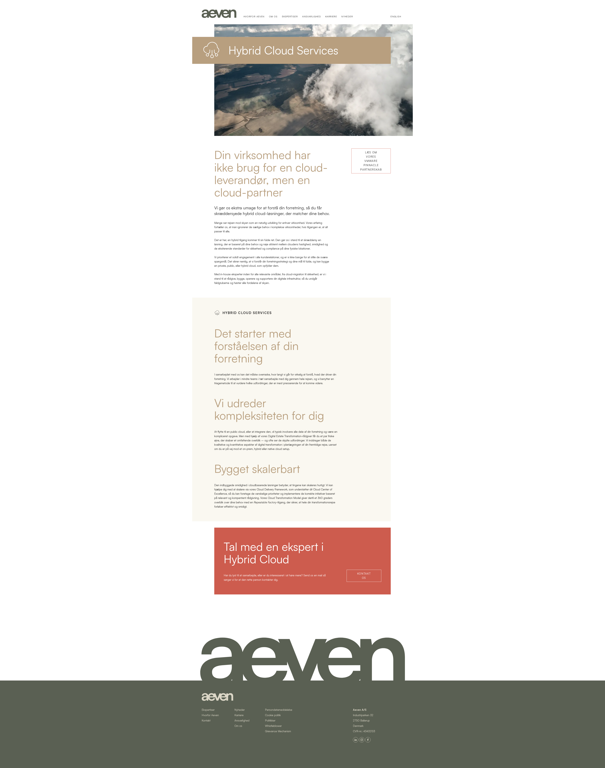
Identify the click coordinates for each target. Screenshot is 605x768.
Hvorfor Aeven (254, 16)
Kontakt (206, 720)
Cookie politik (273, 715)
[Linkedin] (355, 739)
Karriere (331, 16)
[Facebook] (368, 739)
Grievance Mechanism (278, 731)
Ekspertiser (290, 16)
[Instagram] (361, 739)
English (396, 16)
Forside (219, 13)
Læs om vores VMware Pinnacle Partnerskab (371, 161)
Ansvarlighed (311, 16)
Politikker (270, 720)
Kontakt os (364, 575)
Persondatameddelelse (278, 709)
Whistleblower (273, 725)
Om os (273, 16)
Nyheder (347, 16)
